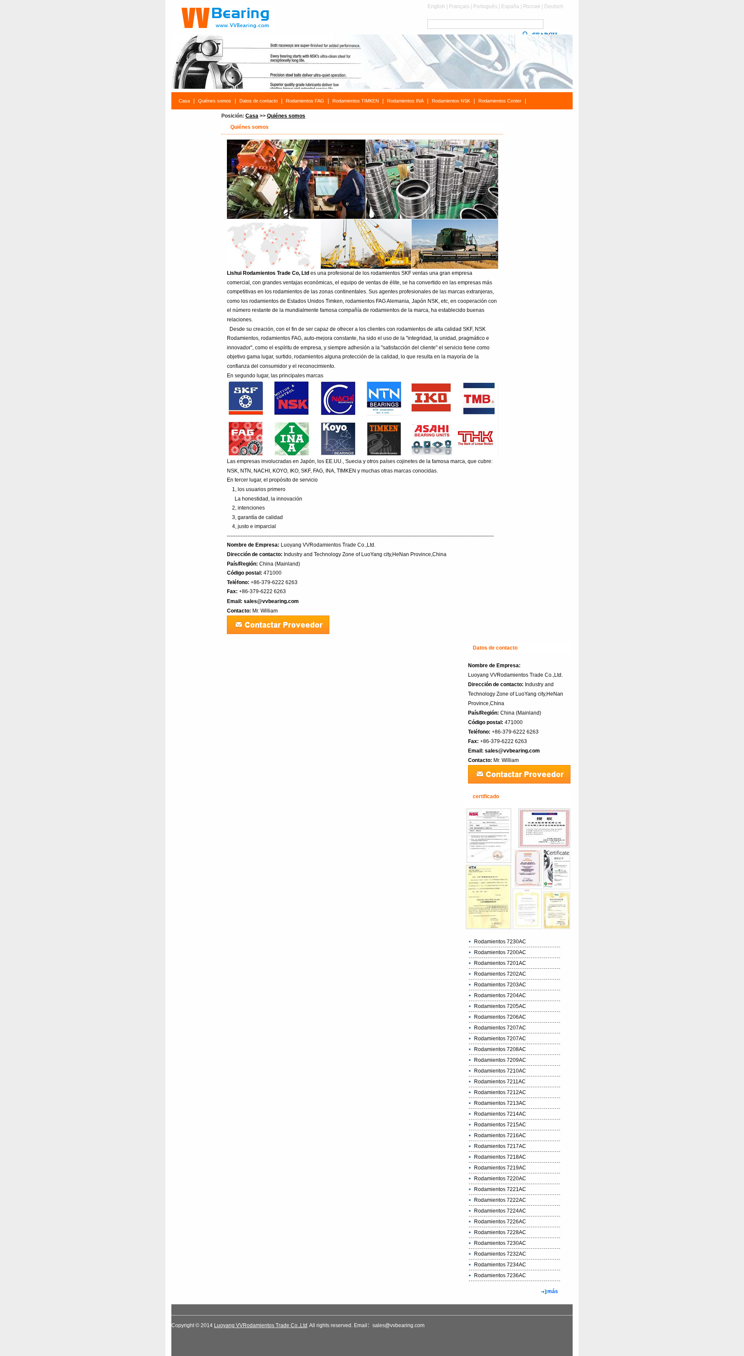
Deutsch (554, 6)
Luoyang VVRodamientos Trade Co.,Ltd (260, 1325)
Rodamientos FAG (305, 100)
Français (459, 6)
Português (485, 6)
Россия (531, 6)
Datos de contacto (258, 100)
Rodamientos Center (499, 100)
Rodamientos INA (405, 100)
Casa (184, 100)
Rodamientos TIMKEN (355, 100)
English (436, 6)
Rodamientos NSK (451, 100)
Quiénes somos (214, 100)
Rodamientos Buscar (196, 118)
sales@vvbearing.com (271, 601)
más (552, 1291)
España (510, 6)
